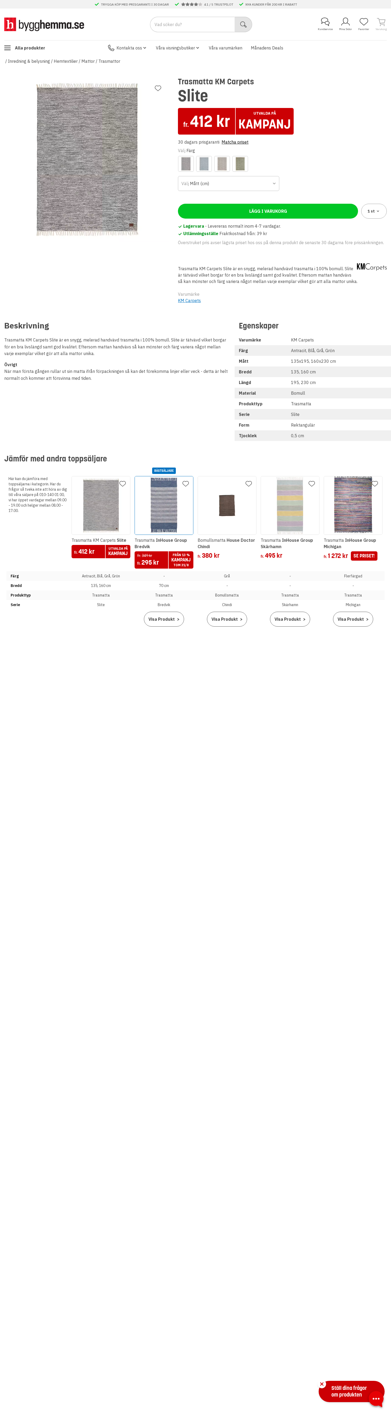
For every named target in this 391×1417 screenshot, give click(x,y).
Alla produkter (30, 48)
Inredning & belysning (29, 61)
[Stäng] (322, 1384)
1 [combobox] (371, 211)
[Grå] (222, 164)
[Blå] (204, 164)
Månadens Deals (267, 48)
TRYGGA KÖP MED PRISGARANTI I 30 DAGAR (135, 4)
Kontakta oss (129, 48)
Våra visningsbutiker (175, 48)
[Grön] (240, 164)
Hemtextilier (66, 61)
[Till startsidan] (44, 24)
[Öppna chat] (376, 1400)
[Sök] (243, 24)
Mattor (88, 61)
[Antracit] (186, 164)
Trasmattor (109, 61)
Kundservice (325, 29)
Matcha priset (235, 142)
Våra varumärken (225, 48)
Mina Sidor (345, 29)
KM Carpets (189, 300)
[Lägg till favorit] (158, 88)
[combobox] (228, 183)
